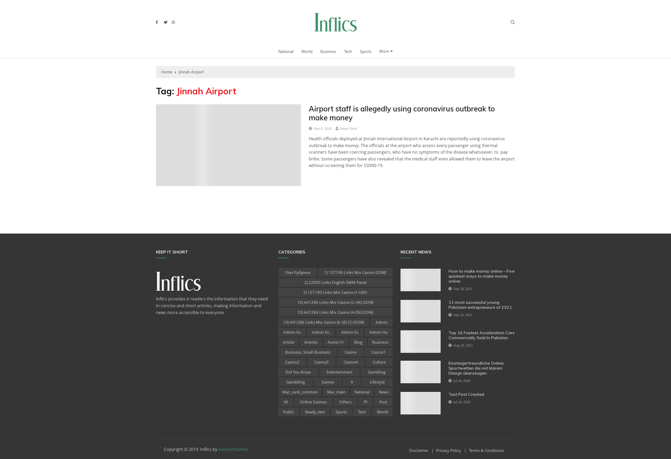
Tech (348, 51)
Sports (365, 51)
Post (383, 401)
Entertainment (339, 372)
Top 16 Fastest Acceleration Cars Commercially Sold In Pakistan (481, 335)
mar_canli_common (300, 392)
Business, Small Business (307, 352)
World (306, 51)
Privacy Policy (448, 450)
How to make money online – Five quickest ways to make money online (481, 276)
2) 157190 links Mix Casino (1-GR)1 (335, 292)
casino (351, 352)
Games (328, 382)
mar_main (336, 392)
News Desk (348, 128)
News (384, 392)
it (352, 382)
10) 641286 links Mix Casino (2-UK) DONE (335, 302)
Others (345, 401)
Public (288, 411)
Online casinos (313, 401)
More (384, 51)
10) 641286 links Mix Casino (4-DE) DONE (335, 312)
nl (286, 401)
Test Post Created (466, 394)
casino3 (321, 362)
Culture (379, 362)
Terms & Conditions (486, 450)
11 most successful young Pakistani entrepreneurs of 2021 (480, 305)
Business (328, 51)
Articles (311, 342)
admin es (349, 332)
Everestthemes (233, 449)
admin (382, 322)
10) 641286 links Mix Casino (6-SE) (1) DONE (323, 322)
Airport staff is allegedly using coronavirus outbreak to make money (402, 113)
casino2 (292, 362)
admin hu (378, 332)
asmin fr (336, 342)
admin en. (321, 332)
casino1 (378, 352)
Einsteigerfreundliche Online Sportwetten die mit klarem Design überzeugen (476, 368)
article (288, 342)
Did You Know (298, 372)
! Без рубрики (298, 272)
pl (365, 401)
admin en (292, 332)
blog (358, 342)
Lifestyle (377, 382)
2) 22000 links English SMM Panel (335, 282)
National (286, 51)
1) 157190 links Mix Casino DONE (355, 272)
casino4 (351, 362)
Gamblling (295, 382)
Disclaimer (418, 450)
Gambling (377, 372)
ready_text (315, 411)
